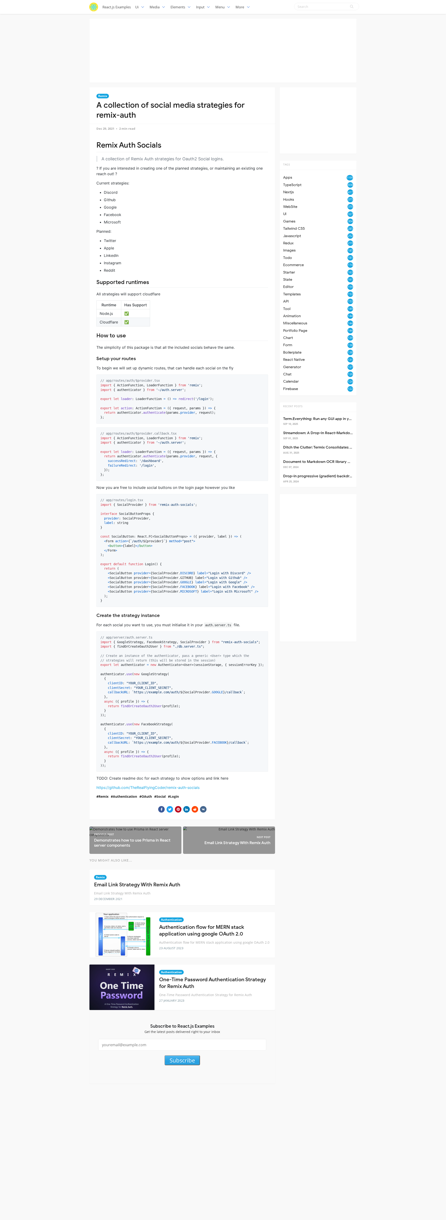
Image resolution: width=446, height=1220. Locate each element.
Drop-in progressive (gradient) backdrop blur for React (331, 476)
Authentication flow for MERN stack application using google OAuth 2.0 (201, 930)
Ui (137, 7)
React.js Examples (116, 7)
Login (174, 796)
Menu (220, 7)
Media (155, 7)
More (240, 7)
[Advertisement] (223, 50)
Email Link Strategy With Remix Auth (137, 884)
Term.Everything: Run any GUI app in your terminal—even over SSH (340, 418)
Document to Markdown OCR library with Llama (324, 461)
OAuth (146, 796)
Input (200, 7)
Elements (178, 7)
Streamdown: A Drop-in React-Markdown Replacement (331, 433)
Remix (102, 96)
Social (161, 796)
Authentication (125, 796)
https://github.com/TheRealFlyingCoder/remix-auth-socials (148, 787)
